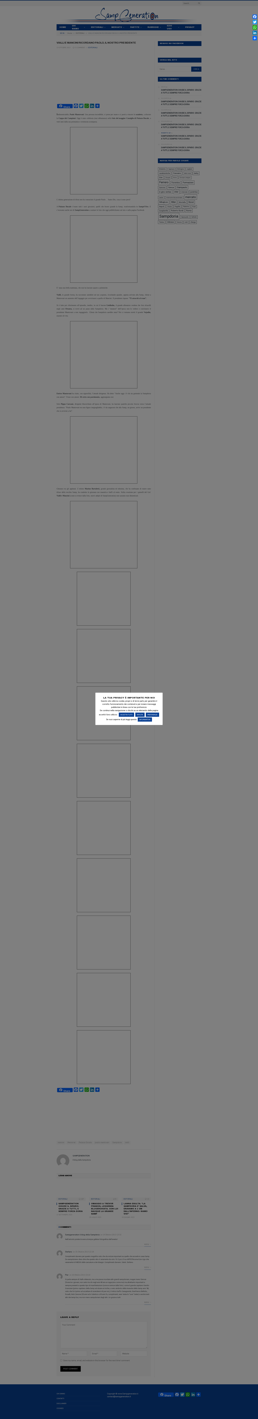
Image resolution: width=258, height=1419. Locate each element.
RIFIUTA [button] (140, 715)
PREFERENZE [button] (152, 715)
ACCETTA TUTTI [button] (126, 715)
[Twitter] (254, 22)
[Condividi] (254, 38)
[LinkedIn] (254, 33)
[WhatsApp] (254, 27)
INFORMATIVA (144, 720)
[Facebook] (254, 16)
